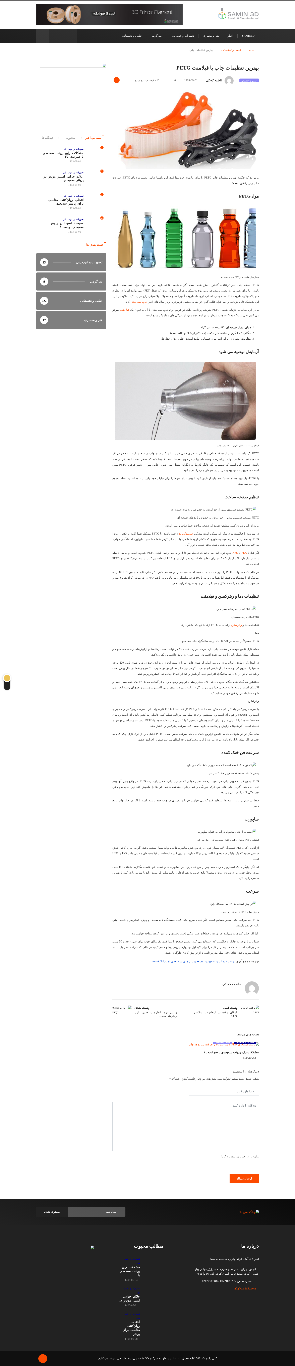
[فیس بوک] (71, 35)
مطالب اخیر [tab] (93, 137)
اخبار (230, 35)
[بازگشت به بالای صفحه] (43, 1358)
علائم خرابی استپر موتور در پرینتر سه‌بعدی (63, 178)
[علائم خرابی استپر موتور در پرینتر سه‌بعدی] (154, 1294)
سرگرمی (156, 35)
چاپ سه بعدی (139, 301)
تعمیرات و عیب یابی (182, 35)
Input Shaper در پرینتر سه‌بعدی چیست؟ (66, 225)
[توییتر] (65, 35)
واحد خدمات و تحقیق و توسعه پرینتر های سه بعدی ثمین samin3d (193, 961)
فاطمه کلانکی (214, 80)
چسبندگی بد (185, 533)
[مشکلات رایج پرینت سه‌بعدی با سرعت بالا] (154, 1264)
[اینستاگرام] (59, 35)
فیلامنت (124, 309)
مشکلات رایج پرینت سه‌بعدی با (130, 1271)
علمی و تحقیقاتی (132, 35)
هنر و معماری (211, 35)
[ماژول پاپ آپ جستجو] (42, 36)
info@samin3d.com (245, 1288)
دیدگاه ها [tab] (47, 137)
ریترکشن (236, 625)
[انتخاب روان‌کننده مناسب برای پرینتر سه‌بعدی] (154, 1319)
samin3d (248, 35)
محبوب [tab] (70, 137)
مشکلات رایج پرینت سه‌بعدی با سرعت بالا (231, 1052)
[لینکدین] (54, 35)
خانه (251, 49)
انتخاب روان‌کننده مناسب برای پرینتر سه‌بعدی (65, 201)
